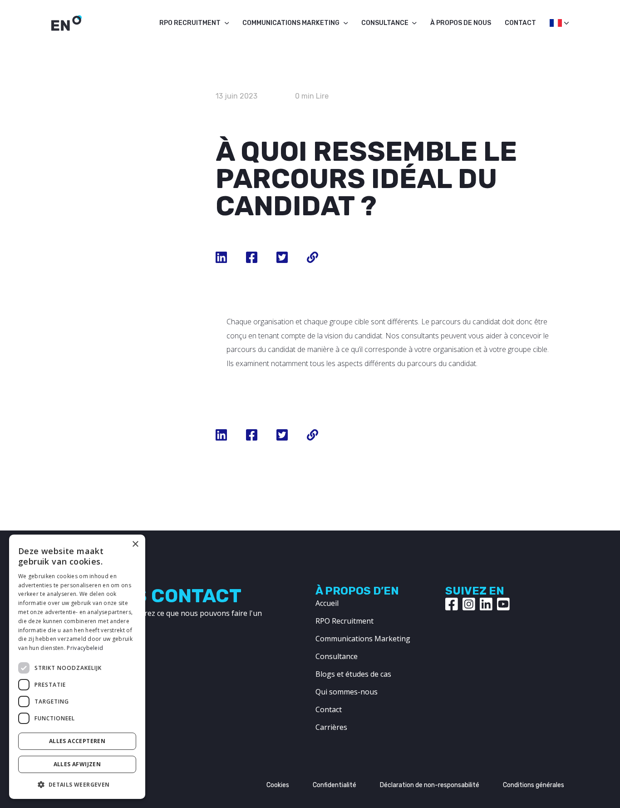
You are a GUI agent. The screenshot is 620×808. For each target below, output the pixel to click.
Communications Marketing (291, 23)
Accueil (327, 603)
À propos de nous (460, 23)
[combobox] (555, 25)
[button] (77, 784)
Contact (520, 23)
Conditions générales (533, 785)
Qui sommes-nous (346, 692)
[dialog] (77, 667)
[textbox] (555, 23)
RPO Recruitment (190, 23)
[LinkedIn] (486, 604)
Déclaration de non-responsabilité (429, 785)
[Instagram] (469, 604)
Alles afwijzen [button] (77, 764)
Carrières (331, 727)
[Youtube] (503, 604)
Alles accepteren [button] (77, 741)
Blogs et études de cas (353, 674)
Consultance (384, 23)
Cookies (277, 785)
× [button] (135, 544)
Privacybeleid (85, 648)
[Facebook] (451, 604)
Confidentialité (334, 785)
